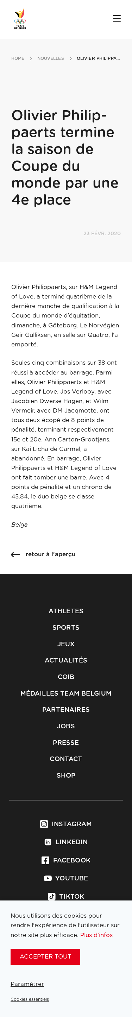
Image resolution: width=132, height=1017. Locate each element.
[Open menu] (117, 19)
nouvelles (50, 58)
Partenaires (66, 710)
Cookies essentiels (30, 999)
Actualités (66, 661)
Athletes (66, 611)
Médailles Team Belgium (66, 694)
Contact (66, 759)
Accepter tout (45, 957)
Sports (66, 628)
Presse (66, 743)
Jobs (66, 726)
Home (17, 58)
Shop (66, 776)
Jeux (66, 644)
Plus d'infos (96, 935)
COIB (66, 677)
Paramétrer (27, 984)
